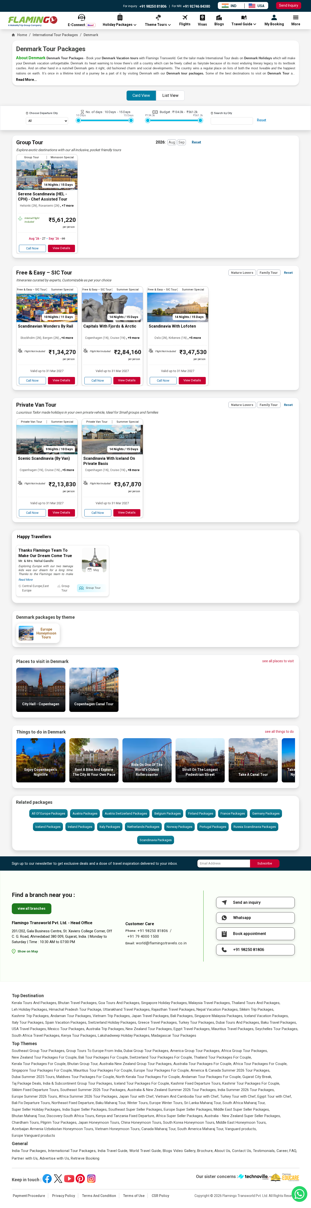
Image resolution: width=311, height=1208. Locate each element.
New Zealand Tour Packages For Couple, (44, 1057)
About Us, (222, 1151)
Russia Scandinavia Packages (255, 827)
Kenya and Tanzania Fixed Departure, (125, 1116)
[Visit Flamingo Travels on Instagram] (91, 1178)
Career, (283, 1151)
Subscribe (264, 863)
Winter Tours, (137, 1103)
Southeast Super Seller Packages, (135, 1109)
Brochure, (205, 1151)
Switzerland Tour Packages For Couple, (161, 1057)
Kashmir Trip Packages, (30, 1016)
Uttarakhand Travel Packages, (126, 1009)
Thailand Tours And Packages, (256, 1003)
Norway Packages (179, 827)
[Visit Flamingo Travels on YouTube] (69, 1178)
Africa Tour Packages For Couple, (260, 1064)
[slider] (78, 120)
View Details (61, 248)
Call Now (32, 248)
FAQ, (293, 1151)
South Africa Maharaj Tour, (244, 1103)
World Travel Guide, (145, 1151)
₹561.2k (192, 112)
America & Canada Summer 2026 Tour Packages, (230, 1070)
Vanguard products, (241, 1129)
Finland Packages (200, 813)
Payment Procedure (29, 1196)
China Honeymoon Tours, (141, 1122)
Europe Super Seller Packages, (188, 1109)
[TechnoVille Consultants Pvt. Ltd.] (253, 1177)
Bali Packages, (181, 1016)
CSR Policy (160, 1196)
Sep (181, 142)
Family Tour (269, 272)
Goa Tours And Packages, (119, 1003)
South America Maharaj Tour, (200, 1129)
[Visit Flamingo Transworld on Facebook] (47, 1178)
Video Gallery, (184, 1151)
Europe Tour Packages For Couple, (162, 1070)
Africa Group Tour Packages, (244, 1051)
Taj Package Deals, (27, 1083)
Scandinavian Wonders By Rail (45, 326)
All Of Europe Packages (48, 813)
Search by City (223, 113)
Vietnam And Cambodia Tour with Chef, (187, 1096)
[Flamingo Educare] (284, 1177)
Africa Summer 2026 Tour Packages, (88, 1096)
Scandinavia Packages (156, 840)
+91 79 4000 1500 (143, 936)
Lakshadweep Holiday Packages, (124, 1035)
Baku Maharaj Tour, (111, 1103)
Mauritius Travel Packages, (232, 1029)
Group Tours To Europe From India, (94, 1051)
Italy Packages (110, 827)
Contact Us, (242, 1151)
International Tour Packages (55, 35)
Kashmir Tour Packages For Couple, (251, 1083)
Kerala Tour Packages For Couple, (39, 1064)
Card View (141, 95)
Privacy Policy (63, 1196)
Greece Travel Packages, (158, 1022)
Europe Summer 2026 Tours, (35, 1096)
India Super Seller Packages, (84, 1109)
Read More (25, 579)
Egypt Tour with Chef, (274, 1096)
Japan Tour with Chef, (136, 1096)
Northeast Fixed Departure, (73, 1103)
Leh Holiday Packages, (30, 1009)
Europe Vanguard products (33, 1135)
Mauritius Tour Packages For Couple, (103, 1070)
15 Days (124, 112)
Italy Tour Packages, (28, 1022)
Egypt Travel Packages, (192, 1029)
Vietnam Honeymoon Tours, (117, 1129)
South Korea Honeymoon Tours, (189, 1122)
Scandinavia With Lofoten (172, 326)
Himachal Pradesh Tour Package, (75, 1009)
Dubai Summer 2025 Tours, (33, 1077)
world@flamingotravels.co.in (161, 943)
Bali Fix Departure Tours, (31, 1103)
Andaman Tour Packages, (71, 1016)
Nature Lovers (242, 272)
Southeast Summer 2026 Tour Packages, (93, 1090)
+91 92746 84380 (196, 6)
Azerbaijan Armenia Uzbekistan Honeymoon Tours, (53, 1129)
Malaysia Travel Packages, (210, 1003)
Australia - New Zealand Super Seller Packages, (242, 1116)
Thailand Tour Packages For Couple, (223, 1057)
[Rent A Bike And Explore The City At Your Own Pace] (93, 781)
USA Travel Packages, (29, 1029)
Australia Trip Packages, (105, 1029)
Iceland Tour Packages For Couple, (142, 1083)
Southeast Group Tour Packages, (38, 1051)
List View (170, 95)
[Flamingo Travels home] (32, 21)
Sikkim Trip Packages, (256, 1009)
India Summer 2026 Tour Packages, (246, 1090)
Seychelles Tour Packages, (276, 1029)
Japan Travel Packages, (150, 1016)
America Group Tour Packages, (195, 1051)
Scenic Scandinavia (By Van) (44, 458)
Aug (172, 142)
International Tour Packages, (72, 1151)
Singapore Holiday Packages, (164, 1003)
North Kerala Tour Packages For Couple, (148, 1077)
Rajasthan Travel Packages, (173, 1009)
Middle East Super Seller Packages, (242, 1109)
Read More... (26, 80)
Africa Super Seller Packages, (179, 1116)
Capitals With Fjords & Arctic (109, 326)
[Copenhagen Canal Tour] (93, 710)
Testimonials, (264, 1151)
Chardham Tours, (26, 1122)
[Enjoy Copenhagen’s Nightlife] (40, 781)
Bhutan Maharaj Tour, (29, 1116)
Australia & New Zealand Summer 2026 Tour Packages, (172, 1090)
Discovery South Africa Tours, (71, 1116)
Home (22, 35)
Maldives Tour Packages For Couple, (85, 1077)
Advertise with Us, (55, 1158)
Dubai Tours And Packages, (238, 1022)
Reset (261, 120)
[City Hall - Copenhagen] (40, 710)
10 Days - (111, 112)
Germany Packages (266, 813)
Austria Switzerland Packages (126, 813)
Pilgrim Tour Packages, (59, 1122)
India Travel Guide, (113, 1151)
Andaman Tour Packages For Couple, (211, 1077)
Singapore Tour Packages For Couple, (42, 1070)
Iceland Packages (47, 827)
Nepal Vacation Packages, (217, 1009)
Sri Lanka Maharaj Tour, (203, 1103)
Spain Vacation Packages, (66, 1022)
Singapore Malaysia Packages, (218, 1016)
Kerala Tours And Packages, (34, 1003)
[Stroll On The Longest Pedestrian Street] (200, 781)
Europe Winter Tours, (166, 1103)
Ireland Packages (80, 827)
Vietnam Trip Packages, (112, 1016)
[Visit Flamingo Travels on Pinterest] (80, 1178)
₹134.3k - (179, 112)
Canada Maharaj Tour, (158, 1129)
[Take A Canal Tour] (253, 781)
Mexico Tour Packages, (66, 1029)
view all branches (31, 908)
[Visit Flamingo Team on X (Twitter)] (58, 1178)
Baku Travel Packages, (279, 1022)
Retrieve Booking (85, 1158)
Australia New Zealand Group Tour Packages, (135, 1064)
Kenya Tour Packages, (79, 1035)
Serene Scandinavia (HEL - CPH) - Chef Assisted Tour (42, 196)
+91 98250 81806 (152, 6)
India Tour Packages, (29, 1151)
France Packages (233, 813)
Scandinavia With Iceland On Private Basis (109, 461)
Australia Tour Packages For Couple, (202, 1064)
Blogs (167, 1151)
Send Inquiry (288, 5)
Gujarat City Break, (257, 1077)
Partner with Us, (25, 1158)
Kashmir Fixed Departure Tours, (196, 1083)
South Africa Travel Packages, (36, 1035)
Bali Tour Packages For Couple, (103, 1057)
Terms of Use (134, 1196)
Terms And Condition (99, 1196)
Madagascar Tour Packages (173, 1035)
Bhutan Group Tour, (82, 1064)
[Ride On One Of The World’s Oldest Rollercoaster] (147, 781)
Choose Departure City (43, 113)
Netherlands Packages (143, 827)
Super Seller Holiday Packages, (36, 1109)
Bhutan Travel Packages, (77, 1003)
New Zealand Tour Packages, (149, 1029)
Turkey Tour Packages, (196, 1022)
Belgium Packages (167, 813)
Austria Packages (85, 813)
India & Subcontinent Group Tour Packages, (78, 1083)
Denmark (91, 35)
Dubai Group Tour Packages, (146, 1051)
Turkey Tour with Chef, (238, 1096)
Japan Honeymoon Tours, (99, 1122)
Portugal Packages (213, 827)
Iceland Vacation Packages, (266, 1016)
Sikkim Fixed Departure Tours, (35, 1090)
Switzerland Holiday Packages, (112, 1022)
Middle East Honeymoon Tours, (241, 1122)
